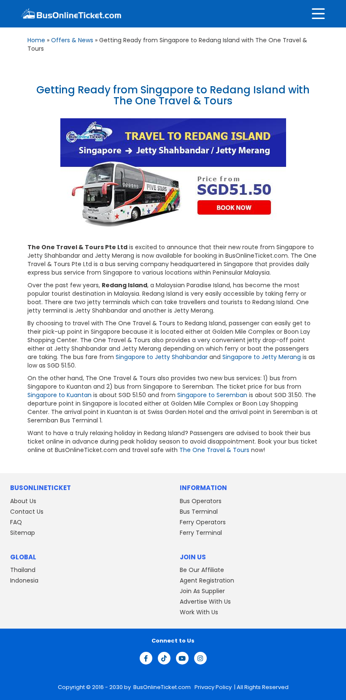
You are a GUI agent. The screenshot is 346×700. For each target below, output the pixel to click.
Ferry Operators (203, 522)
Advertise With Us (205, 601)
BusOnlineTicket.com (162, 687)
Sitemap (22, 532)
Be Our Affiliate (202, 570)
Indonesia (24, 580)
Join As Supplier (202, 591)
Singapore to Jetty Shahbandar (162, 357)
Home (36, 40)
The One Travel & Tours (214, 450)
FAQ (16, 522)
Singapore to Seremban (212, 395)
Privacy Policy (212, 687)
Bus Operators (201, 501)
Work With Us (199, 612)
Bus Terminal (199, 511)
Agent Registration (207, 580)
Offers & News (72, 40)
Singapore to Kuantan (59, 395)
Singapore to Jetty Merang (261, 357)
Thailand (22, 570)
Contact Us (26, 511)
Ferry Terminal (201, 532)
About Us (23, 501)
